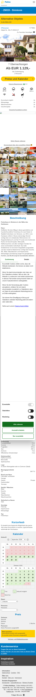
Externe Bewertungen (15, 84)
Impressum (18, 678)
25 (24, 556)
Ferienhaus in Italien (7, 662)
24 (20, 556)
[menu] (34, 2)
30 (16, 559)
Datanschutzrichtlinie (21, 306)
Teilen (33, 28)
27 (33, 556)
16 (24, 577)
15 (20, 577)
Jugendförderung (15, 682)
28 (7, 559)
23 (16, 556)
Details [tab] (26, 259)
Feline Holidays (18, 2)
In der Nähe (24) (6, 22)
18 (33, 577)
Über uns (11, 678)
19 (7, 580)
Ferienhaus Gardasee (8, 664)
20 (11, 580)
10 (28, 574)
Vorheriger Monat (8, 540)
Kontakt (4, 678)
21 (7, 556)
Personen (4, 607)
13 (11, 577)
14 (16, 577)
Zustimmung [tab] (9, 259)
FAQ (18, 672)
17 (28, 577)
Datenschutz (6, 672)
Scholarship (6, 682)
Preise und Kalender (16, 79)
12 (7, 577)
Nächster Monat (28, 540)
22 (11, 556)
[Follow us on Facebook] (24, 695)
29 (11, 559)
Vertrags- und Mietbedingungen (18, 639)
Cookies (13, 672)
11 (33, 574)
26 (28, 556)
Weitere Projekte (27, 682)
